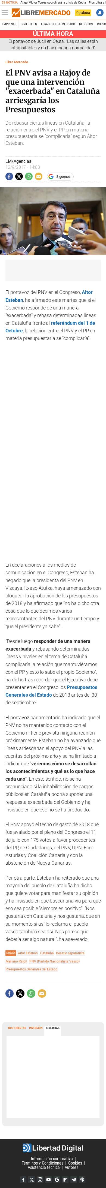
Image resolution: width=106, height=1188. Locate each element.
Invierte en (29, 24)
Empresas (9, 24)
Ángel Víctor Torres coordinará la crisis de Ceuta (53, 2)
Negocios (86, 24)
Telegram (73, 1179)
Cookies (75, 1163)
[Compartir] (9, 176)
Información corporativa (52, 1158)
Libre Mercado (16, 62)
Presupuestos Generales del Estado (31, 969)
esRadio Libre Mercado (58, 24)
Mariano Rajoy (16, 961)
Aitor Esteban (28, 953)
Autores (71, 1167)
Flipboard (65, 1179)
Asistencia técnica (44, 1167)
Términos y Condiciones (42, 1163)
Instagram (40, 1179)
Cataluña (47, 953)
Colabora (83, 12)
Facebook (23, 1179)
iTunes (82, 1179)
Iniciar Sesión (100, 12)
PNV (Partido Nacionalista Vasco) (54, 961)
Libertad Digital (53, 1148)
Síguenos (63, 176)
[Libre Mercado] (41, 12)
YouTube (48, 1179)
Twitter (31, 1179)
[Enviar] (29, 176)
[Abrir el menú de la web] (6, 12)
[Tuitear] (19, 176)
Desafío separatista (70, 953)
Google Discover (57, 1179)
